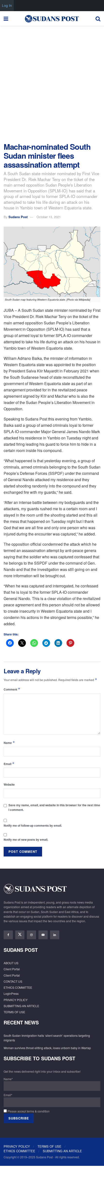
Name (9, 742)
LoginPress (11, 993)
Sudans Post (18, 216)
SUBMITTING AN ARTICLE (21, 1006)
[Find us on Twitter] (19, 934)
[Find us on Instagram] (31, 934)
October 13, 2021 (49, 216)
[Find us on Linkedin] (54, 934)
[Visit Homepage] (51, 18)
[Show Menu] (6, 18)
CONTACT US (13, 981)
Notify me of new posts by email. (26, 839)
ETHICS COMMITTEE (18, 987)
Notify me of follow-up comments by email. (33, 825)
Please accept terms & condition (28, 1111)
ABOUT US (11, 963)
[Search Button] (98, 18)
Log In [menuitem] (7, 5)
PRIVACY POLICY (16, 1000)
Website (9, 784)
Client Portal (12, 969)
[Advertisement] (52, 83)
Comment (12, 689)
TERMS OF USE (14, 1012)
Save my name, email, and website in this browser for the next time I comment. (54, 807)
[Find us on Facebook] (8, 934)
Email (9, 763)
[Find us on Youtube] (43, 934)
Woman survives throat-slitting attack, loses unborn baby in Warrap (47, 1048)
